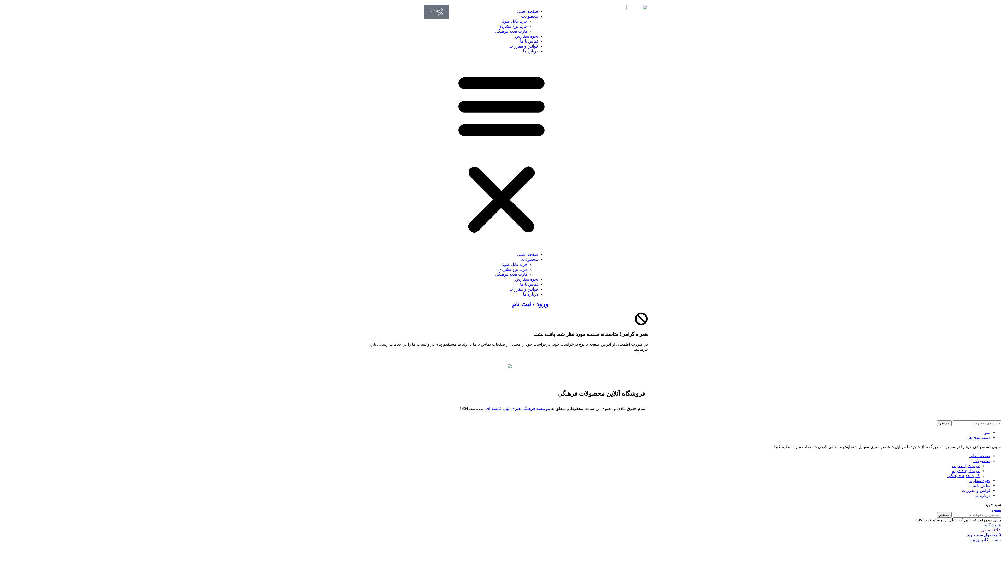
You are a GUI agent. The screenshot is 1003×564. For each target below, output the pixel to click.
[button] (501, 153)
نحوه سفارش (526, 36)
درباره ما (530, 51)
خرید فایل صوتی (514, 21)
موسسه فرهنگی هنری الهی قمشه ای (518, 408)
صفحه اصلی (527, 11)
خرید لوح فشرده (513, 26)
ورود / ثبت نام (530, 304)
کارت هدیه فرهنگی (511, 31)
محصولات (529, 16)
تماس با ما (529, 41)
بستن (996, 509)
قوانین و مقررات (523, 46)
